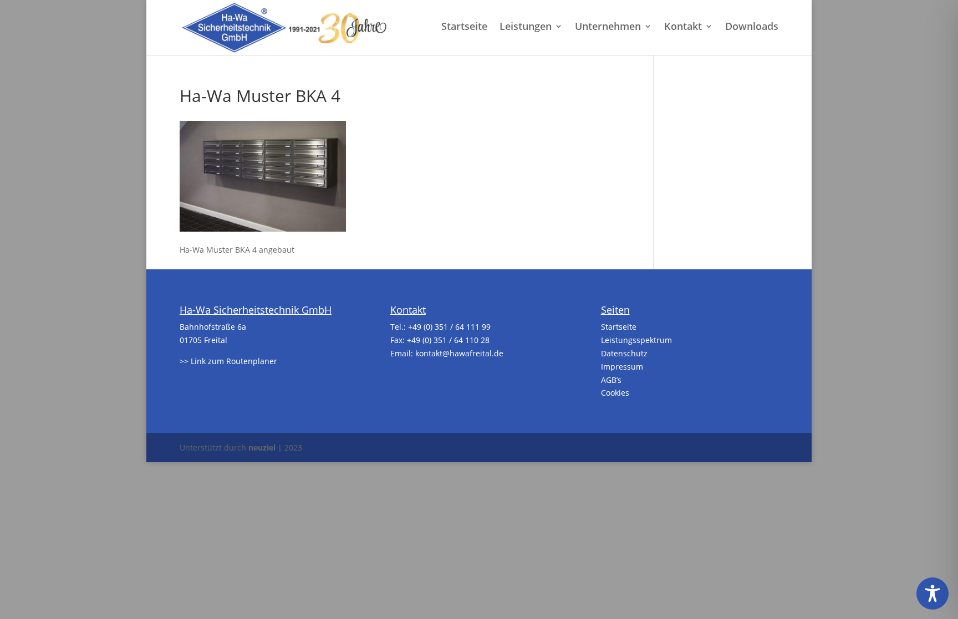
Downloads (751, 27)
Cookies (615, 392)
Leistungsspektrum (636, 340)
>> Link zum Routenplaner (228, 361)
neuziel (262, 447)
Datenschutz (624, 353)
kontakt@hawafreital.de (459, 353)
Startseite (464, 27)
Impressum (622, 366)
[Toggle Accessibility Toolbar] (932, 593)
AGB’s (611, 380)
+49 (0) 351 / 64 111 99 (449, 326)
